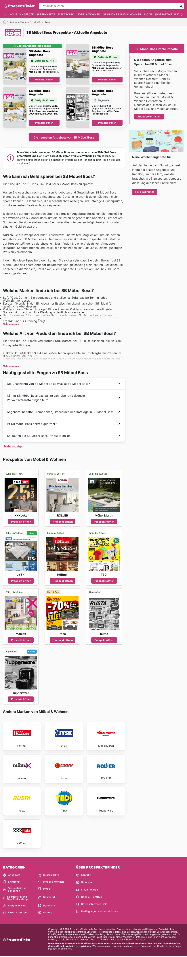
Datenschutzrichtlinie (94, 904)
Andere (47, 912)
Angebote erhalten (149, 116)
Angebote (27, 14)
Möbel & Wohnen (88, 14)
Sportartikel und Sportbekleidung (17, 898)
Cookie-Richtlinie (91, 896)
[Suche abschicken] (181, 6)
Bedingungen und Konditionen (99, 911)
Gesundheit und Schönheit (122, 14)
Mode (148, 14)
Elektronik (66, 14)
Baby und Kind (17, 905)
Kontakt (86, 874)
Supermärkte (46, 14)
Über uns (86, 882)
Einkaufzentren (17, 912)
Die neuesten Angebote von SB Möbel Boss (63, 137)
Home (13, 14)
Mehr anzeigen (11, 324)
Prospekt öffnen (44, 79)
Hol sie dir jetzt (144, 191)
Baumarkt (49, 897)
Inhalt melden (89, 889)
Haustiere (49, 905)
